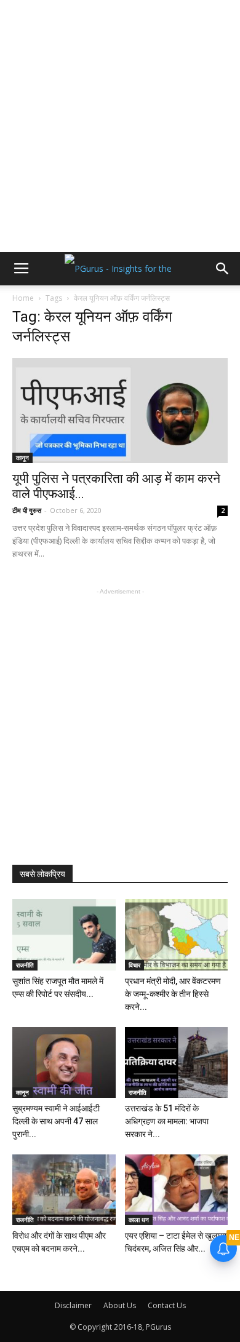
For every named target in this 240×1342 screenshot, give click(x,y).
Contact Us (167, 1305)
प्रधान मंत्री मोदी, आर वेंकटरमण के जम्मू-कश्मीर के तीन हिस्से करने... (173, 994)
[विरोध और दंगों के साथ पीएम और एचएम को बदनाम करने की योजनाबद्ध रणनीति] (64, 1189)
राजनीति (25, 965)
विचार (134, 965)
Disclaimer (73, 1305)
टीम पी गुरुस (26, 510)
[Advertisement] (120, 126)
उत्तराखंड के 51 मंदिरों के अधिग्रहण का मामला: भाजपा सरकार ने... (167, 1121)
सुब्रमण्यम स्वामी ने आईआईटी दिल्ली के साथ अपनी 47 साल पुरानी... (56, 1121)
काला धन (139, 1219)
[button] (223, 268)
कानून (22, 457)
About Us (119, 1305)
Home (23, 298)
